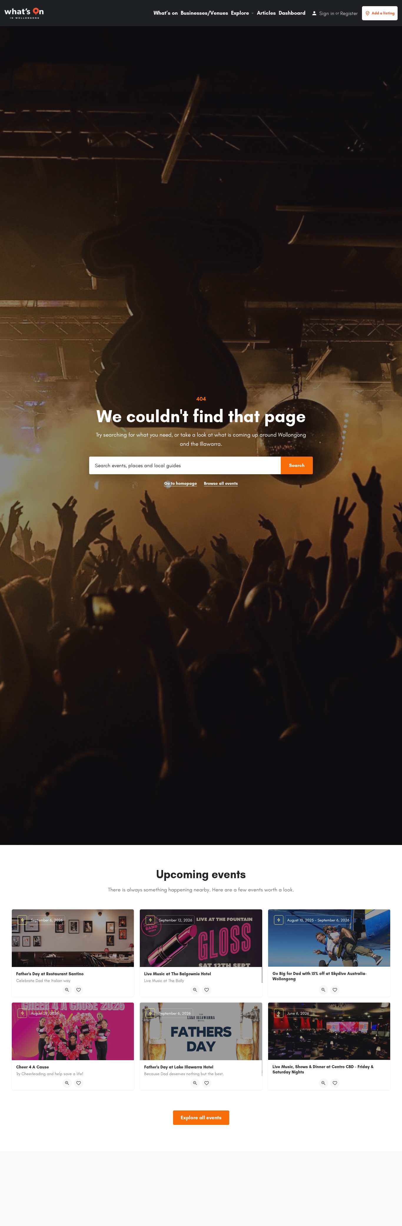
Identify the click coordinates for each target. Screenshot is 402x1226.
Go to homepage (180, 483)
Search (297, 465)
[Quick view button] (67, 990)
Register (349, 13)
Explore (240, 13)
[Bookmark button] (78, 990)
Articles (266, 13)
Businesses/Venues (204, 13)
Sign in (326, 13)
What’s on (166, 13)
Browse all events (221, 483)
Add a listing (383, 13)
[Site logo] (24, 12)
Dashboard (292, 13)
